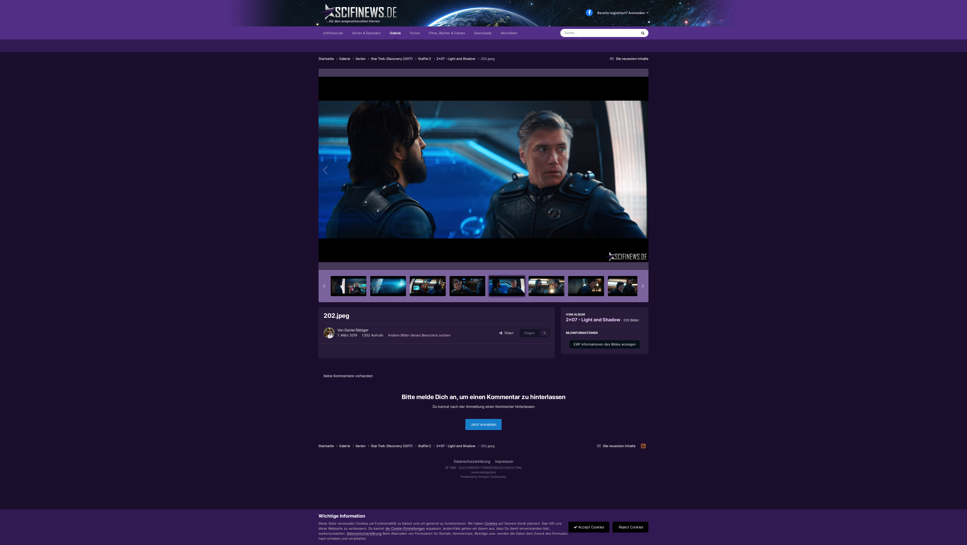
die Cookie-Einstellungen (405, 528)
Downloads (483, 33)
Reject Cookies (630, 527)
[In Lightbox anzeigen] (483, 169)
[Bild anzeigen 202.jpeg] (507, 286)
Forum (415, 33)
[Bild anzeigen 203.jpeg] (546, 286)
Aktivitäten (509, 33)
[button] (324, 286)
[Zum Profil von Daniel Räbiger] (329, 332)
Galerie (395, 33)
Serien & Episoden (366, 33)
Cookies (491, 523)
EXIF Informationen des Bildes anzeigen (605, 344)
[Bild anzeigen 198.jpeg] (348, 286)
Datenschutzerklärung (472, 461)
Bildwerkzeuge (625, 261)
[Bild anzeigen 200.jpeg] (427, 286)
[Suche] (642, 33)
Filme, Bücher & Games (447, 33)
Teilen (507, 333)
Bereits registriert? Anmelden (621, 13)
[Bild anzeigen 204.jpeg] (586, 286)
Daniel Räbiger (356, 330)
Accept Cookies (590, 527)
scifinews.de (333, 33)
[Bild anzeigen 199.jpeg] (388, 286)
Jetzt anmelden (483, 424)
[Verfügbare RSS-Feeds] (643, 446)
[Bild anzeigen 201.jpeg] (467, 286)
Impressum (504, 461)
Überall (625, 33)
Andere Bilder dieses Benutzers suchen (419, 335)
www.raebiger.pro (483, 472)
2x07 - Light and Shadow (593, 319)
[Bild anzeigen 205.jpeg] (626, 286)
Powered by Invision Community (483, 477)
